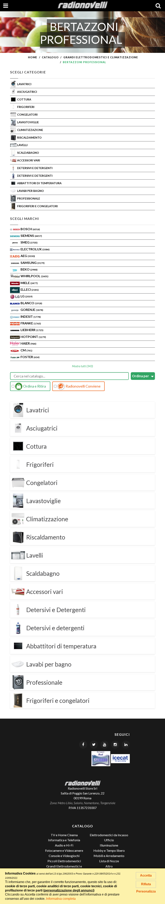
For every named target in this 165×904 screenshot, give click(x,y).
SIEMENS (31, 235)
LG (26, 296)
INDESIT (31, 316)
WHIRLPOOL (34, 276)
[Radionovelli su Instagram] (115, 745)
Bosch (30, 229)
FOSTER (30, 357)
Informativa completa (61, 898)
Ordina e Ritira (34, 386)
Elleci (30, 289)
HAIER (28, 343)
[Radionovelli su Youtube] (104, 745)
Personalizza (146, 891)
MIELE (29, 283)
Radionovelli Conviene (83, 386)
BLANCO (31, 303)
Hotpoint (33, 337)
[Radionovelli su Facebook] (83, 745)
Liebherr (32, 330)
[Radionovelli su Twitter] (94, 745)
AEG (28, 256)
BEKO (29, 269)
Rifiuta (146, 884)
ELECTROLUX (35, 249)
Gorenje (32, 309)
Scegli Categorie (28, 72)
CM (26, 350)
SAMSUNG (32, 262)
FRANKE (31, 323)
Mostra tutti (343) (82, 366)
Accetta (146, 875)
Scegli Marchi (24, 218)
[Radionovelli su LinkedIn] (126, 745)
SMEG (29, 242)
